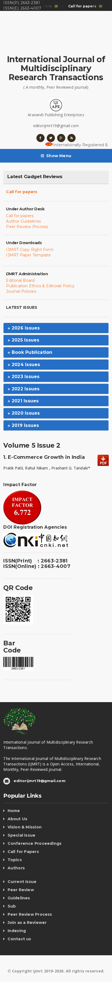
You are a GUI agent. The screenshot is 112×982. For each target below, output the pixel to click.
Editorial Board (20, 280)
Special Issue (22, 835)
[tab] (56, 328)
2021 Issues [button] (24, 400)
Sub (12, 906)
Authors (16, 868)
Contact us (19, 938)
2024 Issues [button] (25, 364)
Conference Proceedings (35, 843)
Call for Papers (23, 851)
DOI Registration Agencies (35, 527)
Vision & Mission (25, 827)
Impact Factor (20, 484)
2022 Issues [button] (24, 388)
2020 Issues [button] (25, 413)
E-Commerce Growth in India (46, 457)
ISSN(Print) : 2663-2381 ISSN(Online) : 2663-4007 (36, 563)
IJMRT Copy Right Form (29, 249)
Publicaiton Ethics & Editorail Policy (40, 285)
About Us (17, 818)
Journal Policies (21, 291)
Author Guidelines (23, 221)
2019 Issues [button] (24, 425)
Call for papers (21, 191)
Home (14, 810)
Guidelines (19, 898)
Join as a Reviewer (27, 922)
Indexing (17, 930)
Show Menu (58, 155)
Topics (15, 859)
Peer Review (21, 889)
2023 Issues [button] (24, 376)
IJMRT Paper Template (28, 255)
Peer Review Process (27, 226)
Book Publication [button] (31, 352)
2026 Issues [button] (25, 328)
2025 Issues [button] (24, 340)
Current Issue (22, 881)
